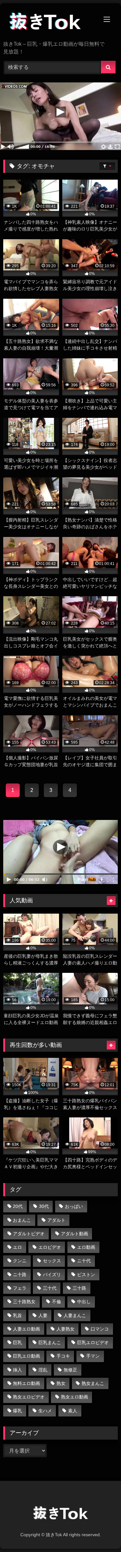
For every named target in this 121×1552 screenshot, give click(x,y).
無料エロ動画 (26, 1383)
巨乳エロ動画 (26, 1356)
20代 (18, 1206)
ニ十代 (84, 1260)
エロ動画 (86, 1247)
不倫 (56, 1301)
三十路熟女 (24, 1301)
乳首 (17, 1315)
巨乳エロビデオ (93, 1342)
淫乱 (42, 1369)
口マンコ (100, 1328)
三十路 (79, 1288)
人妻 (42, 1315)
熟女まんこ (93, 1383)
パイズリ (52, 1274)
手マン (93, 1356)
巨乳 (17, 1342)
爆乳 (17, 1410)
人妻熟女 (65, 1328)
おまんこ (22, 1220)
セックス (52, 1260)
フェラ (19, 1288)
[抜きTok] (49, 22)
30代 (44, 1206)
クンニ (19, 1260)
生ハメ (45, 1410)
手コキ (63, 1356)
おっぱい (74, 1206)
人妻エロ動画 (26, 1328)
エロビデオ (49, 1247)
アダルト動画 (74, 1233)
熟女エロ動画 (74, 1396)
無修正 (70, 1369)
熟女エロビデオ (29, 1396)
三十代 (49, 1288)
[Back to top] (101, 1533)
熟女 (61, 1383)
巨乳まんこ (49, 1342)
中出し (84, 1301)
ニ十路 (19, 1274)
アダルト (56, 1220)
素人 (72, 1410)
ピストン (86, 1274)
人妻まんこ (75, 1315)
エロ (17, 1247)
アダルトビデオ (29, 1233)
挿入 (17, 1369)
